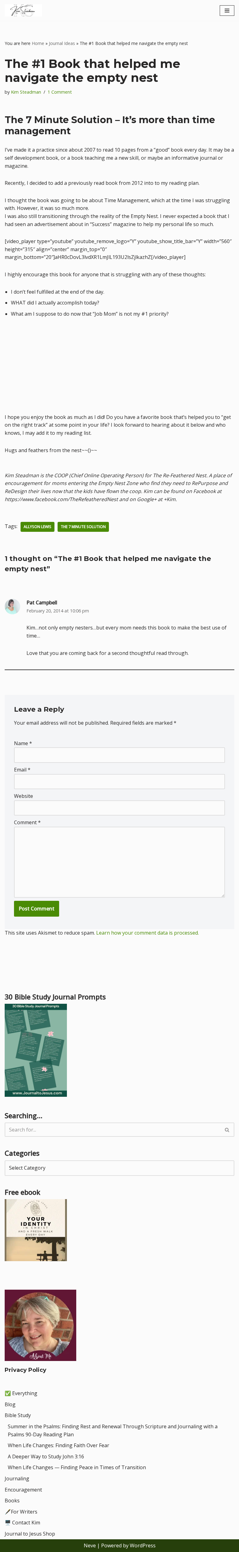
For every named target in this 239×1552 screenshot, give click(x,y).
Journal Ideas (62, 43)
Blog (10, 1404)
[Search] (227, 1130)
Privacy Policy (25, 1370)
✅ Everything (21, 1393)
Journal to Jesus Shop (30, 1533)
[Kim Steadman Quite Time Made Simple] (23, 10)
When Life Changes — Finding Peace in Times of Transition (77, 1467)
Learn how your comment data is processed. (147, 932)
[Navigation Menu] (227, 10)
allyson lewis (37, 526)
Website (23, 796)
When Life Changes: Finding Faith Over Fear (58, 1445)
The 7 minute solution (83, 526)
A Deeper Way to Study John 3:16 (46, 1456)
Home (38, 43)
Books (12, 1500)
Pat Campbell (41, 602)
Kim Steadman (26, 92)
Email (22, 769)
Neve (90, 1545)
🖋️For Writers (21, 1511)
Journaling (17, 1478)
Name (23, 743)
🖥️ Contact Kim (22, 1522)
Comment (27, 822)
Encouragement (23, 1489)
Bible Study (18, 1415)
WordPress (143, 1545)
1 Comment (60, 92)
